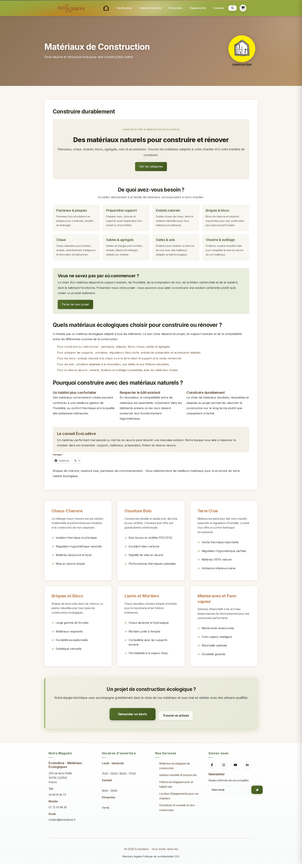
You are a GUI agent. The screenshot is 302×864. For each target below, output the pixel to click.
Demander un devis (132, 714)
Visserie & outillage (220, 240)
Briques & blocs (217, 210)
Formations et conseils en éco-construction (177, 808)
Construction (124, 7)
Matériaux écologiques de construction (174, 766)
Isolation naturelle (150, 7)
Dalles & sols (165, 240)
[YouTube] (235, 765)
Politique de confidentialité (158, 856)
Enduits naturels (168, 210)
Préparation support (121, 210)
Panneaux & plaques (71, 210)
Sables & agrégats (120, 240)
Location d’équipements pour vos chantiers (179, 796)
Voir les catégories (151, 166)
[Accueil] (106, 8)
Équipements (198, 7)
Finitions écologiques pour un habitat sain (176, 784)
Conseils (218, 7)
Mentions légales (132, 856)
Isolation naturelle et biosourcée (178, 775)
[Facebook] (211, 765)
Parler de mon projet (75, 304)
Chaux (61, 240)
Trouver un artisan (176, 715)
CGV (176, 856)
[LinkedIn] (247, 765)
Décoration (175, 7)
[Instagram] (223, 765)
